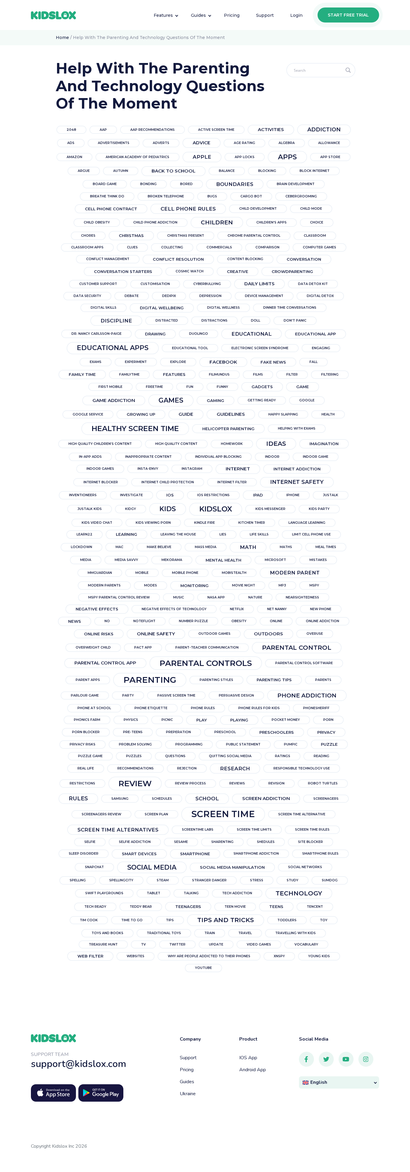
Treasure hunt (103, 944)
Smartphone (195, 853)
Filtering (330, 374)
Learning (126, 534)
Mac (119, 547)
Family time (82, 374)
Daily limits (259, 283)
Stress (256, 880)
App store (330, 157)
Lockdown (81, 547)
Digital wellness (223, 308)
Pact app (143, 647)
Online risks (98, 633)
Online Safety (156, 634)
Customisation (155, 284)
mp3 (282, 585)
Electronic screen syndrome (259, 348)
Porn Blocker (86, 732)
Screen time (223, 814)
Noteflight (144, 621)
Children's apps (271, 222)
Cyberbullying (207, 284)
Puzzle (329, 744)
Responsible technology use (301, 768)
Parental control (296, 647)
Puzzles (134, 756)
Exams (95, 362)
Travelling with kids (295, 933)
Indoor (272, 457)
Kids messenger (270, 509)
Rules (78, 798)
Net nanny (277, 609)
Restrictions (82, 783)
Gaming (215, 400)
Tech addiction (237, 893)
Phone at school (94, 708)
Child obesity (97, 222)
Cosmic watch (189, 271)
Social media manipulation (232, 867)
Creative (237, 271)
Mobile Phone (185, 573)
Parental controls (206, 663)
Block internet (315, 171)
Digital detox (320, 296)
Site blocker (310, 842)
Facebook (223, 362)
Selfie (89, 842)
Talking (191, 893)
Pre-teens (133, 732)
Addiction (324, 129)
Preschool (225, 732)
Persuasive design (236, 695)
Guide (186, 414)
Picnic (167, 720)
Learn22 (84, 534)
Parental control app (105, 663)
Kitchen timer (251, 523)
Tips (170, 920)
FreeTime (154, 387)
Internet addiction (297, 468)
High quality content (176, 444)
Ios (170, 495)
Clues (132, 247)
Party (128, 695)
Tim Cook (89, 920)
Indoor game (315, 457)
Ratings (282, 756)
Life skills (259, 534)
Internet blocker (100, 482)
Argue (84, 171)
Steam (163, 880)
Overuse (314, 634)
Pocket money (286, 720)
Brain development (296, 184)
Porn (328, 720)
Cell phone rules (188, 209)
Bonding (148, 184)
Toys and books (107, 933)
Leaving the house (178, 534)
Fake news (273, 362)
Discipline (116, 321)
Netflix (237, 609)
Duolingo (198, 334)
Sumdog (330, 880)
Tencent (315, 907)
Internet (238, 469)
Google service (88, 414)
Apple (202, 157)
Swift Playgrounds (104, 893)
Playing (239, 720)
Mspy (314, 585)
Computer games (319, 247)
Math (248, 547)
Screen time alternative (301, 814)
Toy (323, 920)
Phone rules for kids (259, 708)
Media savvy (126, 560)
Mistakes (318, 560)
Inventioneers (83, 495)
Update (216, 944)
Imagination (324, 443)
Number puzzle (193, 621)
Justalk (330, 495)
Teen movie (235, 907)
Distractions (214, 320)
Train (209, 933)
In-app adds (90, 457)
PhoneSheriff (316, 708)
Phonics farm (87, 720)
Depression (210, 296)
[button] (339, 1082)
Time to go (132, 920)
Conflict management (107, 259)
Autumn (120, 171)
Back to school (173, 171)
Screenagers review (101, 814)
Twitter (177, 944)
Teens (276, 906)
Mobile (142, 573)
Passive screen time (176, 695)
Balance (227, 171)
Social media (151, 867)
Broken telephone (166, 196)
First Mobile (110, 387)
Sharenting (222, 842)
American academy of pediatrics (137, 157)
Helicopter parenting (228, 428)
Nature (255, 597)
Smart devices (139, 853)
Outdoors (268, 634)
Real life (85, 768)
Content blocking (245, 259)
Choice (316, 222)
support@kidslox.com (78, 1063)
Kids (167, 509)
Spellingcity (121, 880)
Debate (132, 296)
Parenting (149, 680)
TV (143, 944)
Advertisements (113, 143)
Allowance (329, 143)
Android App (252, 1069)
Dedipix (169, 296)
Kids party (319, 509)
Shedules (266, 842)
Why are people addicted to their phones (209, 956)
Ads (70, 143)
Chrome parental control (254, 236)
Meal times (325, 547)
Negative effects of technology (174, 609)
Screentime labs (197, 830)
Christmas (131, 235)
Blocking (267, 171)
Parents (323, 680)
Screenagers (326, 799)
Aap (103, 130)
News (74, 621)
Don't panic (295, 320)
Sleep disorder (83, 854)
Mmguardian (100, 573)
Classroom (315, 236)
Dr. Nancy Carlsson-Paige (96, 334)
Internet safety (297, 482)
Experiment (136, 362)
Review (135, 783)
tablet (153, 893)
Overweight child (93, 647)
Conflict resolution (178, 259)
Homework (232, 444)
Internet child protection (167, 482)
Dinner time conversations (289, 308)
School (207, 799)
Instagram (192, 469)
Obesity (238, 621)
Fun (189, 387)
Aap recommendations (152, 130)
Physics (131, 720)
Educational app (315, 333)
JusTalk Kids (89, 509)
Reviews (237, 783)
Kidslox (215, 509)
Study (292, 880)
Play (201, 720)
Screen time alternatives (117, 830)
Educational (251, 334)
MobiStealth (234, 573)
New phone (320, 609)
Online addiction (322, 621)
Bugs (212, 196)
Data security (87, 296)
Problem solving (135, 744)
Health (328, 414)
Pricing (187, 1069)
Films (258, 374)
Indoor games (100, 469)
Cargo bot (251, 196)
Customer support (98, 284)
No (107, 621)
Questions (175, 756)
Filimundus (219, 374)
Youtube (203, 968)
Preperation (178, 732)
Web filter (90, 956)
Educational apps (113, 348)
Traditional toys (164, 933)
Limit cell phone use (311, 534)
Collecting (172, 247)
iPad (258, 495)
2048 (71, 130)
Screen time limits (254, 830)
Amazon (74, 157)
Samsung (119, 799)
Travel (245, 933)
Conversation (304, 259)
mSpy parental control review (119, 597)
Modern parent (295, 573)
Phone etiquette (150, 708)
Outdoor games (214, 634)
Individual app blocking (218, 457)
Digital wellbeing (162, 307)
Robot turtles (323, 783)
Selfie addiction (135, 842)
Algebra (287, 143)
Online (276, 621)
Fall (313, 362)
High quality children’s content (100, 444)
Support (188, 1057)
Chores (88, 236)
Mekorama (171, 560)
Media (85, 560)
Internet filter (232, 482)
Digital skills (103, 308)
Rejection (187, 768)
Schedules (162, 799)
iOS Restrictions (213, 495)
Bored (186, 184)
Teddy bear (141, 907)
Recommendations (135, 768)
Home (62, 37)
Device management (264, 296)
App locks (245, 157)
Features (174, 374)
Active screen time (216, 130)
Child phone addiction (155, 222)
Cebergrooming (301, 196)
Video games (259, 944)
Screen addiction (266, 798)
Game (302, 386)
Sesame (181, 842)
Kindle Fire (204, 523)
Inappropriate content (148, 457)
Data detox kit (313, 284)
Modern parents (104, 585)
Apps (287, 157)
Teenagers (188, 906)
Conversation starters (123, 271)
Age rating (244, 143)
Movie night (243, 585)
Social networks (305, 867)
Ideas (276, 443)
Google (307, 400)
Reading (321, 756)
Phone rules (203, 708)
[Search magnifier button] (348, 70)
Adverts (161, 143)
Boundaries (234, 184)
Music (178, 597)
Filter (292, 374)
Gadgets (262, 386)
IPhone (293, 495)
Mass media (205, 547)
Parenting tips (274, 679)
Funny (222, 387)
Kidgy (130, 509)
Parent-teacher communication (207, 647)
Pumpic (290, 744)
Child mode (311, 209)
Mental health (223, 560)
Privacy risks (82, 744)
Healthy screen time (135, 428)
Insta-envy (147, 469)
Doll (255, 320)
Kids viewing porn (153, 523)
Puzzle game (90, 756)
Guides (187, 1081)
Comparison (267, 247)
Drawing (155, 333)
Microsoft (275, 560)
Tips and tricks (225, 920)
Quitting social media (230, 756)
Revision (276, 783)
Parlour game (85, 695)
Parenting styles (216, 680)
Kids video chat (97, 523)
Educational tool (190, 348)
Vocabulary (306, 944)
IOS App (248, 1057)
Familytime (129, 374)
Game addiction (113, 400)
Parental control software (304, 663)
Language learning (306, 523)
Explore (178, 362)
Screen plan (156, 814)
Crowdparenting (292, 271)
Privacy (326, 732)
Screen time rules (312, 830)
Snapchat (94, 867)
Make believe (159, 547)
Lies (222, 534)
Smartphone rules (320, 854)
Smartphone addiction (256, 854)
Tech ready (95, 907)
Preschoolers (276, 732)
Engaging (321, 348)
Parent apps (88, 680)
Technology (299, 893)
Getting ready (262, 400)
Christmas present (185, 236)
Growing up (141, 414)
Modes (150, 585)
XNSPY (279, 956)
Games (170, 400)
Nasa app (216, 597)
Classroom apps (87, 247)
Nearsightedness (302, 597)
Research (235, 769)
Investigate (131, 495)
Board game (105, 184)
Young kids (319, 956)
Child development (258, 209)
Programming (189, 744)
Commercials (219, 247)
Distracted (166, 320)
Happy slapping (283, 414)
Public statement (243, 744)
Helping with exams (296, 428)
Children (217, 222)
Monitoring (194, 585)
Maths (286, 547)
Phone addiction (306, 695)
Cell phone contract (111, 208)
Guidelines (231, 414)
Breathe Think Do (107, 196)
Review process (190, 783)
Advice (201, 142)
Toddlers (287, 920)
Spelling (78, 880)
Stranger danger (209, 880)
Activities (271, 129)
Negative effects (97, 609)
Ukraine (188, 1093)
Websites (135, 956)
